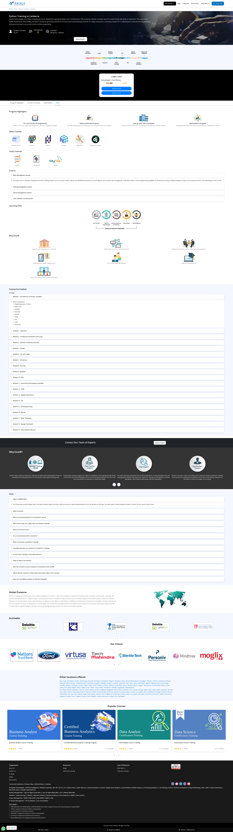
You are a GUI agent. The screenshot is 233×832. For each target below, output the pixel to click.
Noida (154, 685)
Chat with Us (11, 828)
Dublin (158, 690)
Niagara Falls (86, 694)
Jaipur (135, 683)
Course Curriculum (33, 103)
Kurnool (80, 685)
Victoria (99, 696)
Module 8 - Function (19, 366)
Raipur (70, 687)
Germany (170, 690)
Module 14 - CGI (18, 401)
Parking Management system (22, 187)
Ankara (87, 690)
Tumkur (101, 687)
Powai (61, 687)
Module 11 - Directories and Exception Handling (28, 383)
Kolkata (99, 685)
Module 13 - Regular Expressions (23, 395)
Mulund (125, 685)
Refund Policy (39, 784)
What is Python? (18, 511)
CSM (51, 798)
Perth (103, 694)
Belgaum (111, 681)
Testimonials (38, 30)
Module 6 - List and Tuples (21, 354)
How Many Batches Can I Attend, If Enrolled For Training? (31, 548)
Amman (81, 690)
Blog (178, 3)
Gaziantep (164, 690)
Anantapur (97, 681)
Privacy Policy (29, 784)
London (133, 692)
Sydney (68, 696)
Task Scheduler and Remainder (23, 198)
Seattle (161, 694)
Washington (121, 696)
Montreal (164, 692)
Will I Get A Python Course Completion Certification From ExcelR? (33, 567)
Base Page (63, 681)
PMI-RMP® (40, 798)
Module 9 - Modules (19, 371)
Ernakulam (72, 683)
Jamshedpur (141, 683)
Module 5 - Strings (19, 348)
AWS (207, 788)
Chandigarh (142, 681)
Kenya (123, 692)
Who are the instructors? (21, 530)
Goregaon (97, 683)
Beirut (116, 690)
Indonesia (88, 692)
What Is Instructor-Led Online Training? (25, 542)
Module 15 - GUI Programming (22, 406)
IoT (65, 788)
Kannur (159, 683)
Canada (135, 690)
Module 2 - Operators (20, 331)
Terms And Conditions (16, 784)
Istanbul (99, 692)
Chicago (140, 690)
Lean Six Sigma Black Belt (50, 792)
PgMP (47, 798)
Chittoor (168, 681)
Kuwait (128, 692)
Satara (78, 687)
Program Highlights (17, 103)
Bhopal (128, 681)
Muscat (170, 692)
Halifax (65, 692)
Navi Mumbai (147, 685)
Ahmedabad (70, 681)
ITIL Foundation (30, 801)
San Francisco (149, 694)
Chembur (149, 681)
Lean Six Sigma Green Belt (32, 792)
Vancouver (105, 696)
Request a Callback (114, 830)
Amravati (90, 681)
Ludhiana (111, 685)
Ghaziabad (90, 683)
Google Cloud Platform (28, 790)
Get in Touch (159, 443)
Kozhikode (74, 685)
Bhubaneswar (134, 681)
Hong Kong (76, 692)
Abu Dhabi (63, 690)
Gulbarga (103, 683)
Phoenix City (116, 694)
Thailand (78, 696)
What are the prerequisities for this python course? (29, 517)
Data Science (80, 795)
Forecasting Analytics (150, 788)
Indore (131, 683)
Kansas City (117, 692)
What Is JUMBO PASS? (20, 499)
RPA (203, 788)
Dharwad (62, 683)
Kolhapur (68, 685)
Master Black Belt (69, 792)
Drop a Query (44, 830)
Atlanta (92, 690)
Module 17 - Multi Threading (22, 418)
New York (70, 694)
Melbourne (151, 692)
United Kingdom (91, 696)
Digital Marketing (194, 788)
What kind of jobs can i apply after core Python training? (31, 523)
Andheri (77, 681)
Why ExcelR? (48, 103)
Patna (167, 685)
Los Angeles (139, 692)
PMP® (25, 798)
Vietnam (111, 696)
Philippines (109, 694)
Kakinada (153, 683)
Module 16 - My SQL (19, 412)
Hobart (70, 692)
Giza (61, 692)
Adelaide (69, 690)
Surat (87, 687)
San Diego (141, 694)
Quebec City (128, 694)
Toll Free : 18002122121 (187, 830)
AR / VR (55, 788)
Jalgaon (148, 683)
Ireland (94, 692)
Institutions (195, 3)
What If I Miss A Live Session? (22, 560)
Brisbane (126, 690)
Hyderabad (122, 683)
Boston (120, 690)
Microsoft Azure (14, 790)
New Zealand (78, 694)
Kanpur (90, 685)
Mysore (135, 685)
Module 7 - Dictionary (20, 360)
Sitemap (48, 784)
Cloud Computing (215, 788)
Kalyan (86, 685)
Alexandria (75, 690)
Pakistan (98, 694)
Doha (149, 690)
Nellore (163, 685)
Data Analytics (64, 795)
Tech (15, 9)
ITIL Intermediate (42, 801)
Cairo (130, 690)
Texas (73, 696)
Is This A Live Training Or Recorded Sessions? (27, 554)
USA (116, 696)
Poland (123, 694)
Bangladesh (109, 690)
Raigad (74, 687)
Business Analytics (52, 795)
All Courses (168, 3)
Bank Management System (21, 175)
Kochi (95, 685)
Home (11, 9)
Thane (92, 687)
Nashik (158, 685)
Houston (82, 692)
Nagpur (140, 685)
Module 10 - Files (18, 377)
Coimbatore (161, 681)
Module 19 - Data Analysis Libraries (24, 430)
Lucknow (105, 685)
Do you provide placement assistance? (25, 536)
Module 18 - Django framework (23, 424)
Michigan (158, 692)
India (127, 683)
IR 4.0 (60, 788)
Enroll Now (116, 93)
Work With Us (205, 3)
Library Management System (22, 193)
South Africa (167, 694)
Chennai (155, 681)
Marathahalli (118, 685)
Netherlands (63, 694)
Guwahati (115, 683)
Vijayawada (121, 687)
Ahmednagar (83, 681)
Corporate (185, 3)
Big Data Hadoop (39, 795)
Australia (97, 690)
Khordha (62, 685)
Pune (65, 687)
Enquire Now (116, 88)
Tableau (29, 795)
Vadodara (114, 687)
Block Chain (71, 788)
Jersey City (110, 692)
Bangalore (118, 681)
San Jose (156, 694)
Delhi (67, 683)
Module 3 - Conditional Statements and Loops (28, 337)
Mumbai (130, 685)
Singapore (63, 696)
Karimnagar (165, 683)
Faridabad (79, 683)
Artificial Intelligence (31, 788)
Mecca (146, 692)
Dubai (154, 690)
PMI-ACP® (32, 798)
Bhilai (123, 681)
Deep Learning (20, 795)
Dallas (145, 690)
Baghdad (103, 690)
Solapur (83, 687)
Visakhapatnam (129, 687)
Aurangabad (104, 681)
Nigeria (93, 694)
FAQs (57, 103)
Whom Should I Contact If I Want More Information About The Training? (36, 573)
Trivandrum (107, 687)
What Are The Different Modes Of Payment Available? (30, 579)
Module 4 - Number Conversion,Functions (26, 342)
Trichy (96, 687)
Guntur (84, 683)
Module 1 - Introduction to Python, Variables (27, 296)
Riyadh (135, 694)
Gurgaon (109, 683)
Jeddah (104, 692)
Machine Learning (45, 788)
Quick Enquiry (80, 39)
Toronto (83, 696)
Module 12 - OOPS (18, 389)
